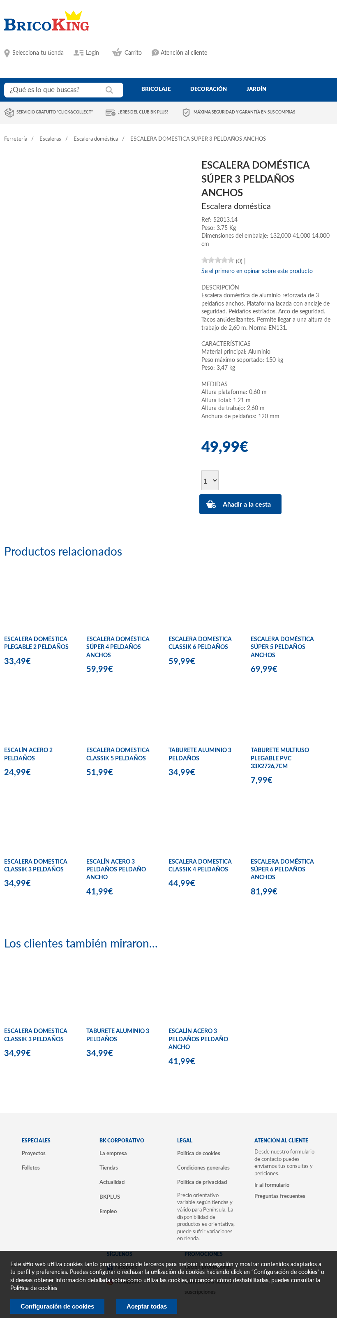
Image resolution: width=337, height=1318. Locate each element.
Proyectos (34, 1153)
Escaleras (50, 139)
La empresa (113, 1153)
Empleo (108, 1211)
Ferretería (15, 139)
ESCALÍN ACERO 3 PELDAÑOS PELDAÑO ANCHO (116, 870)
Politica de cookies (33, 1288)
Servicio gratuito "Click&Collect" (54, 112)
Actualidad (112, 1182)
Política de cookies (198, 1153)
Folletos (31, 1167)
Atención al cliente (184, 53)
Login (92, 53)
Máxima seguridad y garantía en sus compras (244, 112)
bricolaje (156, 89)
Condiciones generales (203, 1167)
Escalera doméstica (96, 139)
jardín (256, 89)
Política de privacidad (202, 1182)
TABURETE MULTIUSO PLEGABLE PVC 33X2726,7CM (280, 758)
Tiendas (108, 1167)
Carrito (133, 53)
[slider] (217, 260)
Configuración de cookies (57, 1306)
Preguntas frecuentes (279, 1196)
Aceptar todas (147, 1306)
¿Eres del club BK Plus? (143, 112)
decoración (208, 89)
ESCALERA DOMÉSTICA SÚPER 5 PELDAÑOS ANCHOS (282, 647)
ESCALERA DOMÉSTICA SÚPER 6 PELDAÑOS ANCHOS (282, 870)
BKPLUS (109, 1197)
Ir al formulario (271, 1185)
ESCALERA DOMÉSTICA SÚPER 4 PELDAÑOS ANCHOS (118, 647)
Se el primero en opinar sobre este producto (257, 271)
